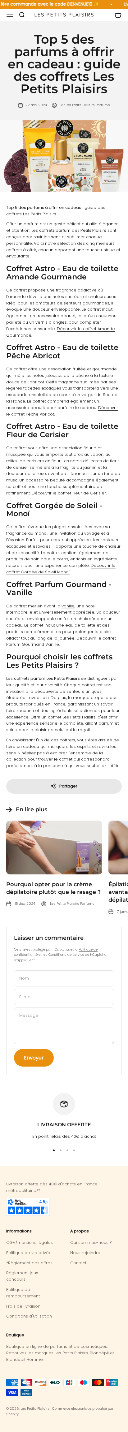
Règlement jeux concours (22, 1276)
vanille (68, 606)
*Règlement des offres (29, 1263)
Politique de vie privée (29, 1253)
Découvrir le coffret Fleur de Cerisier (69, 493)
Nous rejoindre (85, 1253)
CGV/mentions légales (29, 1242)
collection (16, 759)
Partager (68, 786)
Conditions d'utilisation (29, 1316)
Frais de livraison (23, 1306)
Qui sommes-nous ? (91, 1242)
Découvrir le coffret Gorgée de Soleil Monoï (61, 569)
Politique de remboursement (23, 1293)
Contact (78, 1263)
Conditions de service (66, 954)
